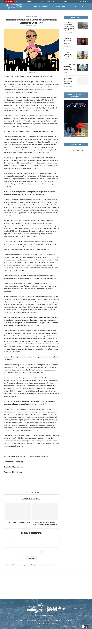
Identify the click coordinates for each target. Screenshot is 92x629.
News (36, 6)
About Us (61, 6)
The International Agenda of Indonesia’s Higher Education (44, 1)
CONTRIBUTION (70, 620)
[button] (85, 626)
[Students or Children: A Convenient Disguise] (82, 41)
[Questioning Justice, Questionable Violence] (82, 81)
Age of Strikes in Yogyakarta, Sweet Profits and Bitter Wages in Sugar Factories (69, 26)
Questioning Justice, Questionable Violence (68, 80)
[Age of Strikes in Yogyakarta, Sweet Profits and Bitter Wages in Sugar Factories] (82, 25)
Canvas (52, 6)
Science (44, 6)
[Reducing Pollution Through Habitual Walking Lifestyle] (18, 511)
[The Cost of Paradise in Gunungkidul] (82, 55)
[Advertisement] (36, 483)
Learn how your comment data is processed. (41, 565)
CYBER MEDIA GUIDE (33, 620)
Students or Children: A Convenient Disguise (68, 41)
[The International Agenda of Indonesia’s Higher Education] (82, 67)
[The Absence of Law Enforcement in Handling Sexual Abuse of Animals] (45, 511)
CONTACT (58, 620)
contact (81, 6)
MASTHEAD (47, 620)
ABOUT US (19, 620)
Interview (28, 16)
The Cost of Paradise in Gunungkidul (68, 54)
